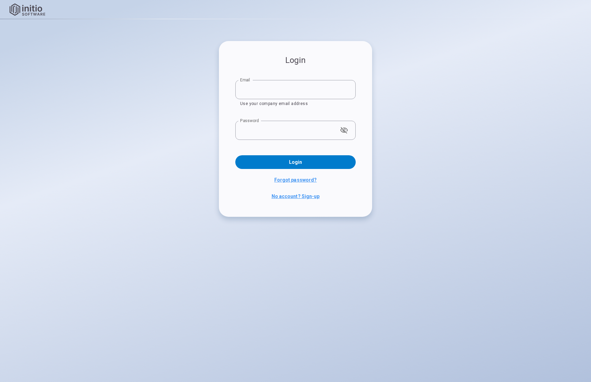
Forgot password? (295, 180)
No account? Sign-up (295, 196)
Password (249, 120)
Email (245, 80)
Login (295, 162)
